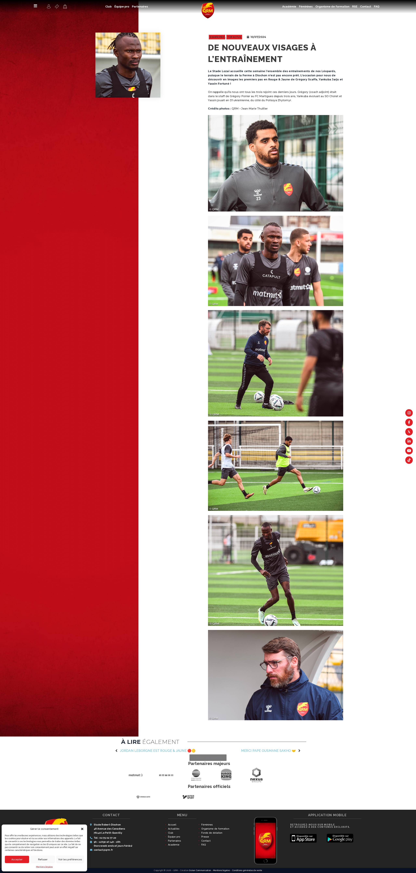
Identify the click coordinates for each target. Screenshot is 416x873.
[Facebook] (409, 422)
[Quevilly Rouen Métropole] (49, 6)
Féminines (207, 824)
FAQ (203, 844)
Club (170, 833)
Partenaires (174, 840)
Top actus (234, 37)
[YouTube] (409, 450)
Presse (205, 836)
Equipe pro (174, 836)
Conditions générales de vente (247, 870)
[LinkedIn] (409, 441)
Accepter (16, 859)
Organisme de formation (215, 828)
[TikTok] (409, 460)
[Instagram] (409, 413)
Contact (206, 840)
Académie (173, 844)
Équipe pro (217, 37)
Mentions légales (44, 867)
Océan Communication (200, 870)
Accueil (172, 824)
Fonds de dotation (211, 833)
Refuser (42, 859)
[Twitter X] (409, 432)
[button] (82, 829)
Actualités (174, 828)
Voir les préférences (70, 859)
